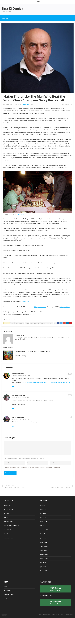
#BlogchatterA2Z (40, 307)
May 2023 (43, 513)
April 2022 (43, 526)
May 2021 (43, 534)
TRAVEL (6, 534)
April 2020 (43, 567)
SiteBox (54, 614)
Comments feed (8, 595)
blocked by (55, 589)
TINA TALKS (7, 530)
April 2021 (43, 538)
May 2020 (43, 562)
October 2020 (44, 554)
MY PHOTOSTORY (9, 509)
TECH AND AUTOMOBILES (11, 526)
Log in (5, 586)
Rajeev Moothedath (18, 395)
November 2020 (44, 550)
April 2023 (43, 517)
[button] (37, 1)
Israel (27, 323)
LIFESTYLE (6, 323)
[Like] (13, 386)
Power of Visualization (47, 323)
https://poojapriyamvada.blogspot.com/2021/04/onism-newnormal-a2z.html (46, 382)
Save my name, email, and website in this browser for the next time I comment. (33, 467)
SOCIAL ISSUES (8, 521)
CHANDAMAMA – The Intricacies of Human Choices (32, 351)
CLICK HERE (20, 214)
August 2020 (44, 558)
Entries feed (7, 590)
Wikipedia (25, 302)
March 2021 (43, 542)
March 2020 (43, 571)
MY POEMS (7, 513)
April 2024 (43, 505)
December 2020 (44, 546)
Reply (69, 373)
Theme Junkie (69, 614)
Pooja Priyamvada (18, 373)
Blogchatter (65, 307)
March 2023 (43, 521)
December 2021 (44, 530)
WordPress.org (8, 599)
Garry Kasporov (20, 323)
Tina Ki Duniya (47, 614)
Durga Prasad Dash (18, 417)
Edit (28, 375)
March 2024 (43, 509)
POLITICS (6, 517)
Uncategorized (8, 538)
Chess (12, 323)
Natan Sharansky (34, 323)
